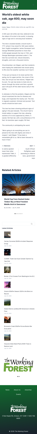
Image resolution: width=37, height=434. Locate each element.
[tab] (16, 213)
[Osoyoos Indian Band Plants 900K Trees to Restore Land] (7, 337)
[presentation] (18, 185)
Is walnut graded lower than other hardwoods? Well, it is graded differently (9, 151)
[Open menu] (33, 5)
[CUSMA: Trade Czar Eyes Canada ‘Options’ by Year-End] (7, 252)
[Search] (31, 223)
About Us (17, 390)
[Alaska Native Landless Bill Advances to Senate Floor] (7, 302)
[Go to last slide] (4, 193)
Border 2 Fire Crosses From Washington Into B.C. (19, 276)
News (7, 390)
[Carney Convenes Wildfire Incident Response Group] (7, 235)
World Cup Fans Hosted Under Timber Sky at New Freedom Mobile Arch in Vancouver (17, 201)
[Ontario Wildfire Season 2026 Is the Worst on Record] (7, 285)
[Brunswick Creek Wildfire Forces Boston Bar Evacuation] (7, 320)
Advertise (28, 390)
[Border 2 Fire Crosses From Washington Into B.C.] (7, 270)
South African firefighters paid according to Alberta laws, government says (28, 152)
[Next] (32, 193)
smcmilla (8, 207)
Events (18, 394)
